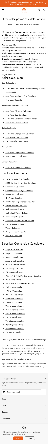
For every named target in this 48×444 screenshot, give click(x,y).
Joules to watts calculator (15, 264)
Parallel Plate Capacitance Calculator (19, 201)
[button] (43, 10)
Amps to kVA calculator (14, 253)
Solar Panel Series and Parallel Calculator (21, 118)
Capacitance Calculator (14, 186)
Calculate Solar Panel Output (16, 141)
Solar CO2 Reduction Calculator (18, 167)
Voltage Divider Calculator (15, 231)
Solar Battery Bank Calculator (16, 122)
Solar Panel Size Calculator (16, 115)
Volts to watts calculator (14, 309)
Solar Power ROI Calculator (16, 156)
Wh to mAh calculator (14, 294)
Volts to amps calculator (14, 306)
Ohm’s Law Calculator (14, 198)
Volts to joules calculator (15, 313)
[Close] (46, 425)
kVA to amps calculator (14, 268)
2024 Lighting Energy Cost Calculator (20, 183)
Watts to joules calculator (15, 324)
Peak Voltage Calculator (14, 209)
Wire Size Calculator (13, 235)
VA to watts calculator (13, 302)
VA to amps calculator (14, 298)
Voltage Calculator (12, 228)
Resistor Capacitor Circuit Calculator (19, 220)
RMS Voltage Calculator (14, 224)
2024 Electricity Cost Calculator (18, 179)
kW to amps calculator (14, 279)
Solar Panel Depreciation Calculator (19, 152)
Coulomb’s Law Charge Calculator (19, 190)
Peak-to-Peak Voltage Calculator (17, 213)
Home (10, 24)
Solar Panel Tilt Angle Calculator (18, 111)
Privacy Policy (20, 434)
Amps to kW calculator (14, 249)
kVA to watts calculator (14, 272)
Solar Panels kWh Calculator (16, 137)
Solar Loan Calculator (13, 100)
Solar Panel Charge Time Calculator (19, 133)
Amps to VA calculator (14, 257)
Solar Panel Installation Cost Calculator (20, 96)
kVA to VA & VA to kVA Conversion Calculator (23, 276)
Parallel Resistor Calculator (16, 205)
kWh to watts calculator (14, 287)
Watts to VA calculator (14, 332)
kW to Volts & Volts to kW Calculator (19, 283)
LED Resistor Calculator (14, 194)
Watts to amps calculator (15, 321)
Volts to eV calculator (13, 317)
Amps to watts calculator (15, 261)
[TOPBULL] (24, 10)
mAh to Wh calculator (14, 291)
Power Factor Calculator (14, 216)
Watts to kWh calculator (14, 328)
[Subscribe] (43, 392)
